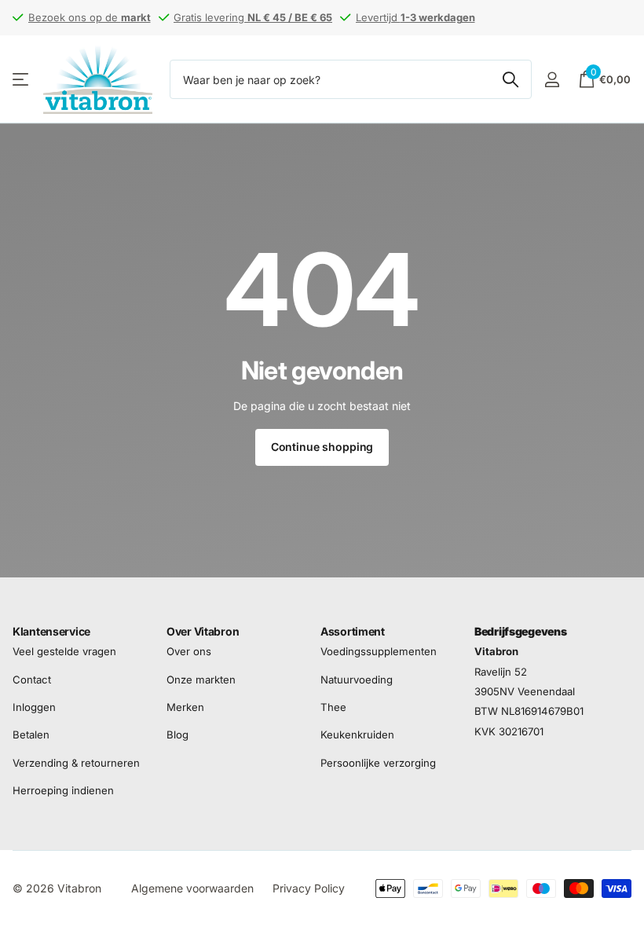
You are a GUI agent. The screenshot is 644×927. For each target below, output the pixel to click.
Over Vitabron (202, 631)
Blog (177, 735)
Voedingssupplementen (378, 652)
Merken (185, 707)
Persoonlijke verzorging (378, 763)
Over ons (188, 652)
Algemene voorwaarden (192, 888)
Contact (32, 679)
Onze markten (201, 679)
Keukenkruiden (357, 735)
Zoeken (510, 79)
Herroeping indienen (63, 790)
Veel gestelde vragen (64, 652)
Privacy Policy (309, 888)
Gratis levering (253, 17)
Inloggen (34, 707)
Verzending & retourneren (76, 763)
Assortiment (352, 631)
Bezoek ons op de (89, 17)
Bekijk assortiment (22, 79)
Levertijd (415, 17)
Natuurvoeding (356, 679)
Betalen (31, 735)
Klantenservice (51, 631)
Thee (333, 707)
